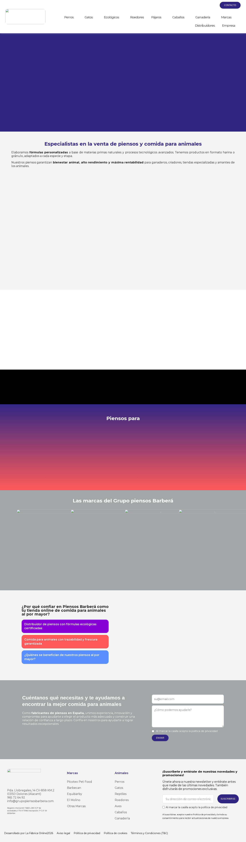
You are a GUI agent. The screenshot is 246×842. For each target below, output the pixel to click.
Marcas (226, 17)
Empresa (228, 25)
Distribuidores (205, 25)
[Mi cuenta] (205, 5)
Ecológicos (111, 17)
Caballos (178, 17)
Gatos (89, 17)
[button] (196, 5)
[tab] (65, 626)
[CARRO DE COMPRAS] (213, 5)
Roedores (137, 17)
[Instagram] (224, 832)
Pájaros (156, 17)
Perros (69, 17)
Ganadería (202, 17)
